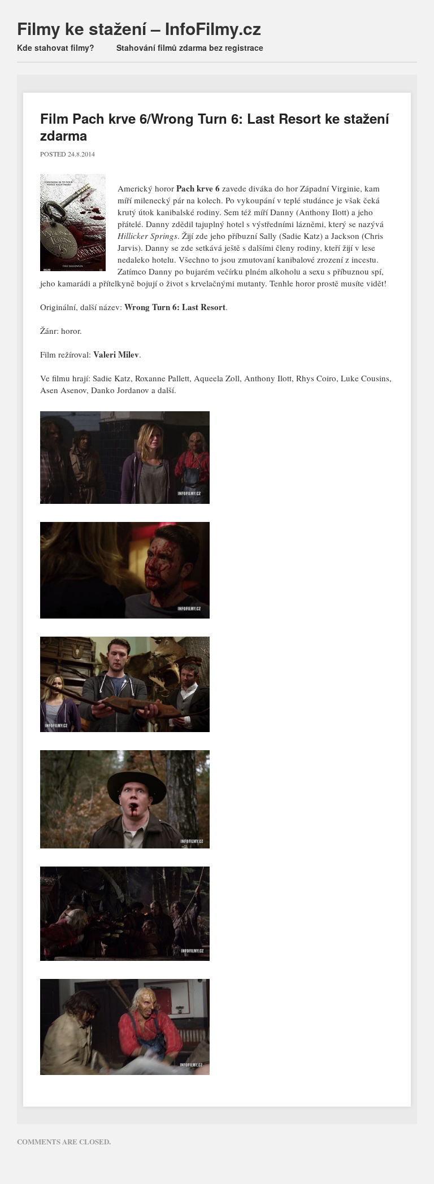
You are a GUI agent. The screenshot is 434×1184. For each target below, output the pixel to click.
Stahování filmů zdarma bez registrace (189, 47)
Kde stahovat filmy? (55, 47)
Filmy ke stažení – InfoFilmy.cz (139, 28)
